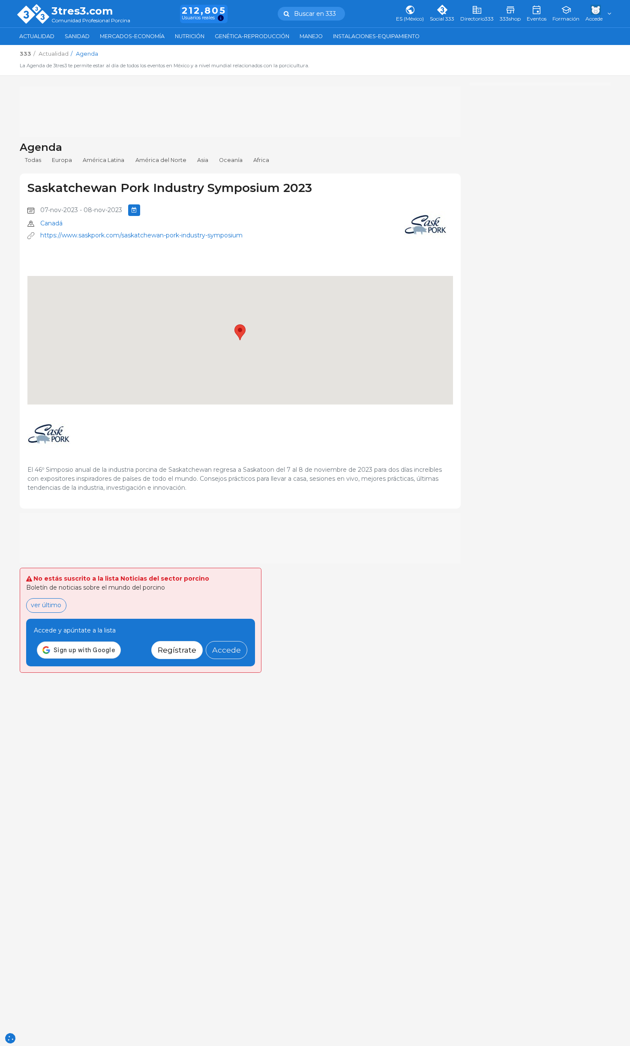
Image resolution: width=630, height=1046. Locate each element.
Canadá (51, 223)
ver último (46, 605)
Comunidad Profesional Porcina (90, 21)
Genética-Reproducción (252, 36)
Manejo (311, 36)
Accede (226, 649)
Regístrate (177, 649)
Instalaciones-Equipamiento (376, 36)
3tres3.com (82, 11)
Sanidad (77, 36)
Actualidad (36, 36)
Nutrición (189, 36)
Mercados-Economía (132, 36)
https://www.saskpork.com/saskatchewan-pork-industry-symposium (141, 235)
